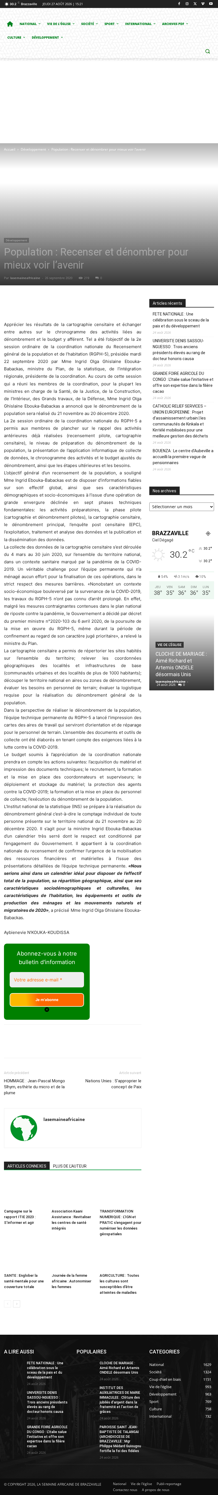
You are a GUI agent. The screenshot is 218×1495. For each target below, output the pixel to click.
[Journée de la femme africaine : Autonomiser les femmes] (72, 1256)
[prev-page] (7, 1303)
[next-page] (16, 1303)
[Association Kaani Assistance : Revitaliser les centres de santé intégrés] (72, 1192)
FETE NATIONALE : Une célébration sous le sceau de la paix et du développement (181, 320)
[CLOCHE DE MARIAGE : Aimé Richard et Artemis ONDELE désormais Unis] (86, 1367)
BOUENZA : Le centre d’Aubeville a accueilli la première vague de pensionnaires (183, 456)
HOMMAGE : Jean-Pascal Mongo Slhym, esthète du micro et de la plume (34, 1086)
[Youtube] (210, 4)
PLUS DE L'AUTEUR (70, 1166)
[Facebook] (179, 4)
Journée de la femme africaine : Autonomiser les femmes (71, 1281)
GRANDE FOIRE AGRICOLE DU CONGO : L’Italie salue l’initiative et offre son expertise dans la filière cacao (183, 382)
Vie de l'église (170, 645)
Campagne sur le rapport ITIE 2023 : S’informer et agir (19, 1217)
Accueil (9, 149)
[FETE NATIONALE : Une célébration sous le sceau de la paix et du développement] (13, 1367)
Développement (33, 149)
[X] (195, 4)
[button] (207, 51)
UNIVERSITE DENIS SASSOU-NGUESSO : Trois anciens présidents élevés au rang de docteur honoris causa (179, 350)
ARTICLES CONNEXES (26, 1166)
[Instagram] (187, 4)
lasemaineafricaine (25, 278)
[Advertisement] (109, 100)
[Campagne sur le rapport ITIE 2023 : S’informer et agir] (25, 1192)
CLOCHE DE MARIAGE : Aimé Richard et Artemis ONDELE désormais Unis (119, 1368)
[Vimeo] (203, 4)
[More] (110, 304)
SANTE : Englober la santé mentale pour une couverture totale (24, 1281)
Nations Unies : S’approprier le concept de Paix (113, 1083)
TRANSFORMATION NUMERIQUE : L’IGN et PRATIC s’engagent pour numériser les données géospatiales (120, 1222)
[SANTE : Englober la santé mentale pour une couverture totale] (25, 1256)
